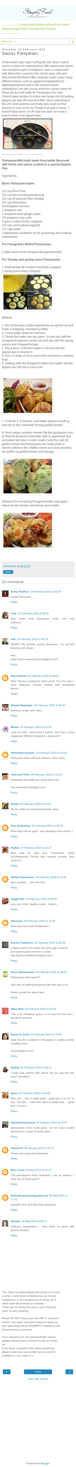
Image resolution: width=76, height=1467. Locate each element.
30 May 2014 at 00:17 (34, 1221)
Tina (13, 613)
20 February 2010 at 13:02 (40, 1008)
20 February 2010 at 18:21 (36, 1067)
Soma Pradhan (20, 591)
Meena (15, 727)
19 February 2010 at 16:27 (36, 847)
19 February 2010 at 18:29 (41, 898)
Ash (13, 639)
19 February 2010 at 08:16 (43, 675)
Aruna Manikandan (22, 972)
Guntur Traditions (22, 942)
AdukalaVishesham (23, 1122)
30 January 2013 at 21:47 (39, 1148)
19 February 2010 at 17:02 (51, 877)
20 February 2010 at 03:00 (49, 942)
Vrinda (15, 803)
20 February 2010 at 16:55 (46, 1034)
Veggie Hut (17, 898)
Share (8, 572)
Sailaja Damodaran (22, 877)
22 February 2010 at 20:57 (51, 1122)
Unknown (17, 920)
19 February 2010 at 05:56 (33, 613)
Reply (14, 601)
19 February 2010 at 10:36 (46, 774)
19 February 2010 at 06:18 (32, 639)
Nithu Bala (17, 1008)
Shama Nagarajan (22, 705)
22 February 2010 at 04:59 (34, 1093)
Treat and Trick (20, 774)
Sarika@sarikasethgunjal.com (29, 1195)
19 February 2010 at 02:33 (45, 591)
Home (38, 1372)
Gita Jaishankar (20, 825)
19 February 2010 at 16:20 (47, 825)
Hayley (15, 1067)
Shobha (15, 1221)
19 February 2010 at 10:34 (51, 752)
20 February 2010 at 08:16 (51, 972)
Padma (15, 847)
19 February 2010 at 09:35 (49, 705)
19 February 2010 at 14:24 (35, 803)
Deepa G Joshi (20, 1034)
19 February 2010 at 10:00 (35, 727)
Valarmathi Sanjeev (22, 752)
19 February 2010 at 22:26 (39, 920)
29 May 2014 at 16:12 (38, 1170)
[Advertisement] (38, 1421)
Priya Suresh (19, 675)
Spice (14, 1093)
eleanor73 (17, 1148)
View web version (38, 1378)
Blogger (45, 1463)
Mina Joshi (18, 1170)
